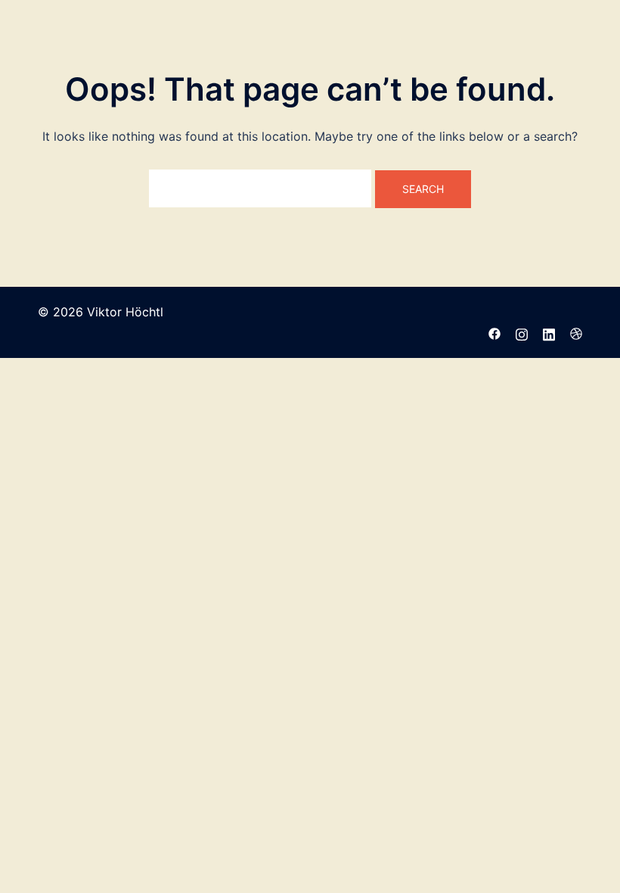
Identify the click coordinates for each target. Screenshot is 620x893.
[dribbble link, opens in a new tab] (576, 332)
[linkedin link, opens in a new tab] (549, 332)
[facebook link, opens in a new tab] (494, 332)
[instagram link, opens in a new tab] (522, 332)
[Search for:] (260, 188)
